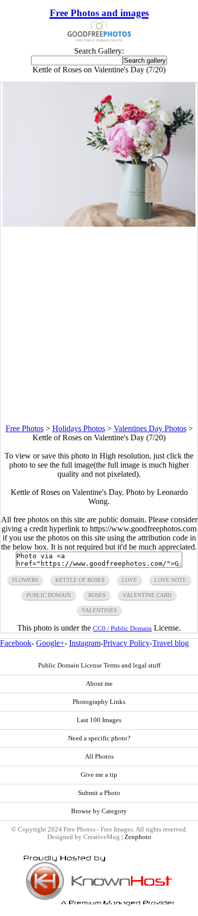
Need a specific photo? (99, 738)
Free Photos (25, 428)
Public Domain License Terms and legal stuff (99, 665)
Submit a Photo (99, 793)
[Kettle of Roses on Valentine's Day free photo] (99, 224)
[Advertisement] (99, 325)
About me (99, 683)
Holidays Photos (78, 428)
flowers (25, 580)
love (129, 580)
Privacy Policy (126, 643)
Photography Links (99, 701)
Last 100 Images (99, 720)
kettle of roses (80, 580)
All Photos (99, 756)
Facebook (15, 643)
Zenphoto (137, 837)
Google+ (50, 643)
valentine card (147, 595)
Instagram (85, 643)
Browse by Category (99, 811)
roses (97, 595)
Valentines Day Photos (150, 428)
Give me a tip (99, 774)
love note (170, 580)
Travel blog (170, 643)
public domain (48, 595)
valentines (99, 610)
